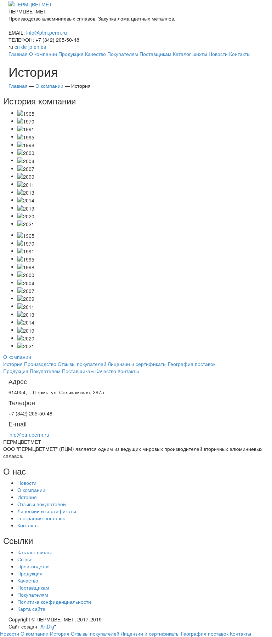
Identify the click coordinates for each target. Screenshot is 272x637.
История (27, 496)
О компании (31, 489)
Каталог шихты (34, 552)
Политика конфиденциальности (54, 601)
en (36, 46)
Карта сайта (31, 608)
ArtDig (47, 626)
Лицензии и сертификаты (46, 511)
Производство (33, 566)
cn (17, 46)
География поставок (41, 518)
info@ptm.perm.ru (46, 32)
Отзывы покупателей (41, 503)
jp (30, 46)
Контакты (28, 525)
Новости (26, 482)
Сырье (25, 559)
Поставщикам (33, 587)
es (43, 46)
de (24, 46)
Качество (27, 580)
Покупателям (32, 594)
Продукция (29, 573)
